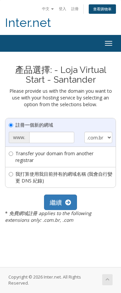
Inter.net (28, 22)
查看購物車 (102, 8)
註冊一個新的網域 (34, 125)
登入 (62, 8)
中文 (46, 8)
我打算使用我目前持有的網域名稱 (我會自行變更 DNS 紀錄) (63, 177)
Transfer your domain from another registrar (54, 156)
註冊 (75, 8)
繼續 (57, 202)
